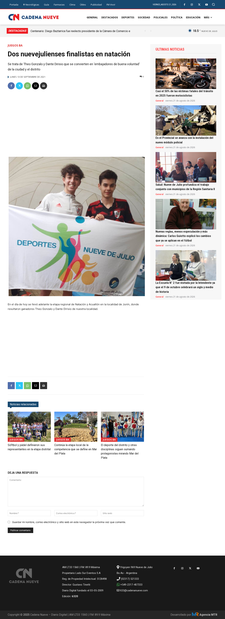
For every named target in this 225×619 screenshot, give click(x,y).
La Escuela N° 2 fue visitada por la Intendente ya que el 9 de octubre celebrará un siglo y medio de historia (185, 287)
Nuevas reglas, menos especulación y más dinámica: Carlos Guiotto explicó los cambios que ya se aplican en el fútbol (183, 236)
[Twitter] (199, 5)
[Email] (35, 85)
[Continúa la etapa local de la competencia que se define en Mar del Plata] (75, 427)
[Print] (43, 85)
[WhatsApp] (27, 85)
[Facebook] (184, 5)
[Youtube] (207, 5)
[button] (213, 4)
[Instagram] (192, 5)
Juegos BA (15, 45)
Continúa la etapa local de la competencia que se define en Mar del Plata (75, 449)
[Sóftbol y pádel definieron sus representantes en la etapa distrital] (29, 427)
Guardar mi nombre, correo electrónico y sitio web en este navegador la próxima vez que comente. (69, 522)
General (159, 101)
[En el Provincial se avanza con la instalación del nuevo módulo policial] (186, 120)
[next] (151, 31)
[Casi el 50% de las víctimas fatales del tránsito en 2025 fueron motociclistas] (186, 73)
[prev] (145, 31)
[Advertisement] (76, 119)
